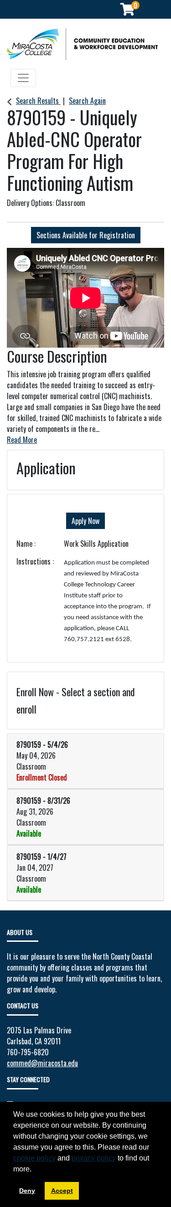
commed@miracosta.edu (42, 1063)
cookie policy (34, 1158)
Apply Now (85, 520)
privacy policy (94, 1158)
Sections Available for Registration (85, 235)
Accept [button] (62, 1190)
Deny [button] (27, 1190)
